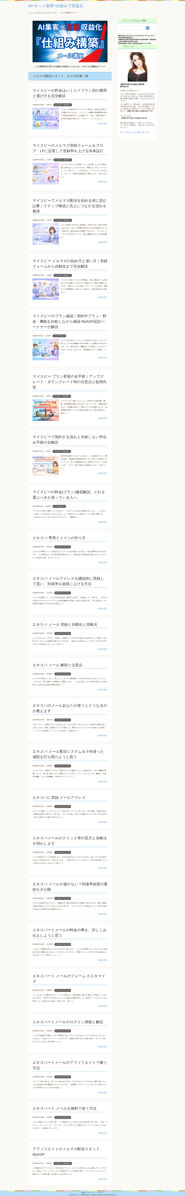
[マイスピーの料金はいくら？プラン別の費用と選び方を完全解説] (46, 128)
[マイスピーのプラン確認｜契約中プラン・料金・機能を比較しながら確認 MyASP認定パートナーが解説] (46, 359)
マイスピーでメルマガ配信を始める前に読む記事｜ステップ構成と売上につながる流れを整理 (70, 205)
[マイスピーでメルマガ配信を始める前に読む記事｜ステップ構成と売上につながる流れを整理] (46, 243)
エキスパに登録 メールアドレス (59, 797)
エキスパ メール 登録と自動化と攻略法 (65, 624)
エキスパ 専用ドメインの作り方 (59, 538)
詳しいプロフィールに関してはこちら (134, 132)
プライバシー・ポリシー (95, 1192)
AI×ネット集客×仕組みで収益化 (55, 6)
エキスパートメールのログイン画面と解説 (68, 1022)
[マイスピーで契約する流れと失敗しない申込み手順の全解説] (46, 474)
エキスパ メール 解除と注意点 (58, 665)
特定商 (83, 1192)
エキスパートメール (62, 547)
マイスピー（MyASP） (62, 105)
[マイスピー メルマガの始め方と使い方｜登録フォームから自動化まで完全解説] (46, 298)
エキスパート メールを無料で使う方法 (64, 1108)
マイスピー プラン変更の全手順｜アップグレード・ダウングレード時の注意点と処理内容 (69, 381)
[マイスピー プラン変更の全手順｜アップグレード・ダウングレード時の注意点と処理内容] (46, 419)
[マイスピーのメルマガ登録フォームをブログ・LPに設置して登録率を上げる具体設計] (46, 183)
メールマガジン (59, 336)
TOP (44, 13)
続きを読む (103, 123)
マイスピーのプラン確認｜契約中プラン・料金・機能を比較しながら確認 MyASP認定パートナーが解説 (69, 321)
